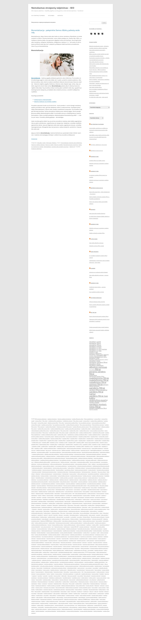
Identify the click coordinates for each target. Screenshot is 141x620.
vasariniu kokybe (43, 540)
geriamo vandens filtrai (97, 372)
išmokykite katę (101, 487)
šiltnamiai (34, 509)
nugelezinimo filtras (99, 378)
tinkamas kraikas (55, 513)
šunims (39, 495)
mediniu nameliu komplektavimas (39, 525)
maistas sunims (54, 509)
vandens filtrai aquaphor (98, 390)
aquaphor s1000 (94, 358)
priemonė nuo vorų (85, 450)
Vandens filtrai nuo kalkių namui (97, 160)
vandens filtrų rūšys (74, 430)
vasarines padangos (93, 409)
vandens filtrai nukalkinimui (96, 421)
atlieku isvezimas (65, 534)
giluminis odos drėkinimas (75, 143)
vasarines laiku (65, 538)
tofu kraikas (57, 493)
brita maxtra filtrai (94, 513)
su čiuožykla (73, 517)
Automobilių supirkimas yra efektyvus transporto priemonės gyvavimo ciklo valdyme (98, 130)
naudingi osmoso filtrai (46, 425)
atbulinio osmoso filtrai (53, 423)
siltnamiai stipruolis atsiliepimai (84, 466)
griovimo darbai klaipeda (55, 519)
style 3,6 (50, 515)
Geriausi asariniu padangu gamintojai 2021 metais (74, 485)
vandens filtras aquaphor (98, 400)
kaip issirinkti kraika (75, 509)
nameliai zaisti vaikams (100, 523)
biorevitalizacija (65, 143)
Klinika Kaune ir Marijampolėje (42, 99)
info (73, 493)
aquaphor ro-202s (87, 444)
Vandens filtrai (95, 156)
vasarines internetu (41, 538)
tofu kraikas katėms (74, 515)
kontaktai (93, 495)
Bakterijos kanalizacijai (97, 150)
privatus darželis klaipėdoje (53, 532)
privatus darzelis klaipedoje (41, 534)
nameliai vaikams (35, 517)
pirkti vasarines (56, 542)
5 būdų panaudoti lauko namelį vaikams (99, 327)
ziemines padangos (92, 481)
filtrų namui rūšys (64, 430)
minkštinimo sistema (67, 421)
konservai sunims (78, 491)
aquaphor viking (94, 364)
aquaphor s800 (101, 356)
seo (90, 386)
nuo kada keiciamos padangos (48, 483)
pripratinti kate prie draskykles (52, 477)
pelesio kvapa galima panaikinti (74, 448)
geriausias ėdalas (96, 503)
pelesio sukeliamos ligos (58, 550)
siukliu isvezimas (65, 519)
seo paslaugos (95, 386)
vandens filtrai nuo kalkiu (98, 397)
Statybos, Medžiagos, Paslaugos (99, 144)
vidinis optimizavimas (82, 474)
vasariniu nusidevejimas (46, 546)
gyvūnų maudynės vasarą (100, 509)
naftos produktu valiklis (36, 552)
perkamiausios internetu (74, 511)
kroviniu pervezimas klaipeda (70, 597)
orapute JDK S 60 (74, 527)
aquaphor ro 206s (93, 352)
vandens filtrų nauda (53, 432)
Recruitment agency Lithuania (97, 517)
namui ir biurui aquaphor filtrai (92, 442)
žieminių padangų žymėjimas (64, 419)
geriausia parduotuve (100, 497)
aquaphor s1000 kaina (94, 359)
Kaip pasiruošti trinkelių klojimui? (97, 213)
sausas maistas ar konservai (80, 477)
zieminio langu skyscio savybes (60, 468)
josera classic (73, 462)
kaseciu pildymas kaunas (69, 525)
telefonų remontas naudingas (66, 454)
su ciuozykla (66, 517)
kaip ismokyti (34, 501)
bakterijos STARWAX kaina (46, 521)
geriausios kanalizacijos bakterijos (94, 468)
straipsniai (37, 505)
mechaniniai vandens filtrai (96, 376)
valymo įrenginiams (80, 525)
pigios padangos (83, 479)
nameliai (98, 515)
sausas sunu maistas (95, 499)
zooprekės (100, 511)
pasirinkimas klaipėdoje (50, 611)
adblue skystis (106, 468)
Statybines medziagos (96, 297)
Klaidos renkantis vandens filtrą (97, 233)
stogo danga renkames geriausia (69, 521)
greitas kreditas (53, 476)
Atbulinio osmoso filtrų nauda (96, 246)
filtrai (98, 369)
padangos (105, 385)
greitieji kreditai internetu (76, 476)
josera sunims (34, 491)
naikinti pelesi (52, 523)
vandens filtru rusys (36, 442)
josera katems (103, 489)
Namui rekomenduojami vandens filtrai (98, 316)
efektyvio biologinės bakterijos (74, 507)
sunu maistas (77, 489)
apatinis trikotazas (61, 528)
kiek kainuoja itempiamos (75, 472)
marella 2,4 (33, 515)
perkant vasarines (75, 546)
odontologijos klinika (60, 489)
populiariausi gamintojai (68, 548)
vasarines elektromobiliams (37, 542)
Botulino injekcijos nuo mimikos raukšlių (45, 101)
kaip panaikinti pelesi (71, 601)
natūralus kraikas (46, 591)
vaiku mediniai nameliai (85, 595)
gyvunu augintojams (41, 574)
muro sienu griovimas (46, 527)
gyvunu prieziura (100, 493)
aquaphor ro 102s (95, 351)
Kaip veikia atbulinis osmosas (96, 62)
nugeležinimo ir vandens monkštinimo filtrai (77, 434)
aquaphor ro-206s (36, 446)
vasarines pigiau (35, 540)
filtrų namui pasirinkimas (85, 425)
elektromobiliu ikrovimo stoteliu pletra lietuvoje (54, 458)
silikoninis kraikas (40, 493)
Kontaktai (60, 15)
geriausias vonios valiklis (37, 458)
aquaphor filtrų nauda (52, 440)
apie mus (98, 495)
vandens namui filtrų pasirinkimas (72, 428)
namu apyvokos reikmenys (81, 464)
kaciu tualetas (86, 491)
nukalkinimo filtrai (97, 382)
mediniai (70, 593)
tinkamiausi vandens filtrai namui (64, 426)
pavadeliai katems (61, 499)
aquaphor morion (95, 346)
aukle (98, 532)
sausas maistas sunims (66, 493)
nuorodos (33, 497)
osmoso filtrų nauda (42, 423)
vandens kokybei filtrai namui (57, 428)
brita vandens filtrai (96, 507)
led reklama (45, 503)
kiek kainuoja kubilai (90, 456)
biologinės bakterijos (100, 505)
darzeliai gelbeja (60, 470)
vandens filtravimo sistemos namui (81, 426)
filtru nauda (76, 505)
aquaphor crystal (95, 342)
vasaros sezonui (66, 546)
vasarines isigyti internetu (88, 544)
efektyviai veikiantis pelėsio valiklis (42, 462)
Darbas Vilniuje (86, 517)
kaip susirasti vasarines (103, 546)
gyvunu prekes (73, 474)
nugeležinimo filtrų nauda (98, 432)
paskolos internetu (104, 474)
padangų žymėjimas (52, 419)
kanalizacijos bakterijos (47, 507)
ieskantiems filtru (63, 505)
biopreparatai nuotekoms (85, 519)
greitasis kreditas (45, 476)
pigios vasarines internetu (101, 544)
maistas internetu (87, 503)
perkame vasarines (45, 548)
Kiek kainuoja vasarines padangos (54, 485)
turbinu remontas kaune (46, 474)
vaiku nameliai (59, 517)
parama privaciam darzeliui (49, 470)
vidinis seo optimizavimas (56, 464)
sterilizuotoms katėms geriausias (77, 456)
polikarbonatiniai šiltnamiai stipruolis (101, 466)
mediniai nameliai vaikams (54, 534)
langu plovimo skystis (65, 481)
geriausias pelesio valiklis (83, 462)
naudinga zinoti (72, 540)
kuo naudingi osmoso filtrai (59, 425)
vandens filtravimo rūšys (77, 419)
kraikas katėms (54, 511)
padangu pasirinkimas (81, 483)
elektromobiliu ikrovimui (67, 487)
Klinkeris (93, 268)
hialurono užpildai (58, 145)
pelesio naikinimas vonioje (89, 521)
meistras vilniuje (51, 489)
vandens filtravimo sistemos (98, 401)
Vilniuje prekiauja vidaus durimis (97, 301)
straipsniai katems (57, 474)
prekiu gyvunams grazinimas (54, 487)
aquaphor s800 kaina (94, 357)
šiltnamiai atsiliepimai (36, 503)
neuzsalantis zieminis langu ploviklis (39, 481)
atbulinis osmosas (98, 367)
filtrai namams (41, 426)
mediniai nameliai (84, 515)
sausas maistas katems (95, 491)
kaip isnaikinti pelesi (47, 550)
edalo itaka (57, 497)
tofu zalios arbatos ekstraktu (46, 566)
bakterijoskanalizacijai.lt (47, 530)
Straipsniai (34, 139)
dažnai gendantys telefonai (103, 456)
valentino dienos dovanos (96, 528)
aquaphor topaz (94, 361)
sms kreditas (90, 550)
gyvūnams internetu (62, 511)
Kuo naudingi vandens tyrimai (96, 292)
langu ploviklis (74, 481)
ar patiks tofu (69, 495)
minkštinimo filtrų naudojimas (55, 421)
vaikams (94, 464)
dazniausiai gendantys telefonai (93, 454)
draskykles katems (40, 477)
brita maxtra (63, 591)
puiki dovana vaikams (105, 452)
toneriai (49, 525)
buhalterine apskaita (36, 470)
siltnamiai (38, 474)
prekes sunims (86, 499)
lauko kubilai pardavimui (97, 448)
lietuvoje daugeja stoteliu (71, 458)
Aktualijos (39, 143)
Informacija (48, 143)
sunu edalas (83, 489)
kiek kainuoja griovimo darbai (62, 523)
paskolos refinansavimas (97, 476)
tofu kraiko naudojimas (59, 495)
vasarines (58, 538)
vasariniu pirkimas (93, 538)
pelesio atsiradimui (85, 548)
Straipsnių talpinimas (36, 148)
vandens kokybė (94, 403)
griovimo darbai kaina (42, 528)
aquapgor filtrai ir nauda (72, 440)
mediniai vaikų (76, 593)
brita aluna (105, 513)
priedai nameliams (48, 593)
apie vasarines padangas (56, 548)
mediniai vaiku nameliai (88, 523)
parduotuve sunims (99, 534)
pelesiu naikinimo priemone (41, 523)
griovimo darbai (93, 375)
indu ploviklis (93, 527)
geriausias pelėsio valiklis (43, 452)
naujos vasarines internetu (66, 544)
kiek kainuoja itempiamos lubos (49, 472)
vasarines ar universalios (86, 536)
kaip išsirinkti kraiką (93, 589)
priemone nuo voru (86, 448)
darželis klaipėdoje (97, 530)
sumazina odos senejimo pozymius (59, 146)
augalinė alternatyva (77, 495)
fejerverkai (55, 505)
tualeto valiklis (95, 525)
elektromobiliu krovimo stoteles (86, 566)
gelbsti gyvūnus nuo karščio (87, 509)
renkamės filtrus (67, 503)
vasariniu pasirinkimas (100, 540)
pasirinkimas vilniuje (69, 470)
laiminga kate (65, 474)
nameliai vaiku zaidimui (97, 595)
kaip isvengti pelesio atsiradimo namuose (71, 452)
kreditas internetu (87, 476)
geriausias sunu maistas (64, 509)
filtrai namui (45, 432)
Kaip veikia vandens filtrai (95, 87)
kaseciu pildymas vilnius (57, 525)
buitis (89, 464)
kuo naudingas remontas (65, 460)
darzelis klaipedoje (57, 530)
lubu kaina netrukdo (36, 472)
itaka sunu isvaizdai (65, 497)
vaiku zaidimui (71, 468)
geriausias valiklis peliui (91, 460)
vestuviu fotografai (35, 527)
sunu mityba (74, 497)
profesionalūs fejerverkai (37, 513)
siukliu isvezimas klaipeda (49, 597)
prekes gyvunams (92, 493)
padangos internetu (54, 479)
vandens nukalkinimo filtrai (94, 434)
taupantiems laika (83, 538)
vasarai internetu (84, 546)
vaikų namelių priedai (63, 603)
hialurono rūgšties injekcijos (38, 145)
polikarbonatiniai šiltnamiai (77, 501)
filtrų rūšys (45, 421)
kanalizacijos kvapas (36, 507)
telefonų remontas (40, 450)
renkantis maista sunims (78, 552)
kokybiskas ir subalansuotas (49, 499)
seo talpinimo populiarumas (60, 536)
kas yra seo (48, 450)
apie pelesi (77, 548)
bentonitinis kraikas (49, 493)
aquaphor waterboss (96, 365)
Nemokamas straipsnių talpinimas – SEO (52, 7)
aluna (101, 513)
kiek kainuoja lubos (86, 472)
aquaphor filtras (95, 345)
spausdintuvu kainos (104, 525)
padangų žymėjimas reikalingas (85, 458)
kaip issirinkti (67, 501)
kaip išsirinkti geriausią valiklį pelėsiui (90, 452)
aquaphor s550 (94, 354)
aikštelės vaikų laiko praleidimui (52, 454)
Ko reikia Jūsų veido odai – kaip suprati (98, 97)
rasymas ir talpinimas (98, 536)
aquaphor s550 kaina (104, 354)
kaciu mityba (94, 487)
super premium (69, 489)
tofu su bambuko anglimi (93, 485)
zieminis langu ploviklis (54, 481)
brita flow (55, 515)
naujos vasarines (102, 538)
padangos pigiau (102, 481)
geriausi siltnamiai (59, 501)
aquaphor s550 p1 (93, 355)
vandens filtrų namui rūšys (44, 428)
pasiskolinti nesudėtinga (93, 474)
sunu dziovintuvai (69, 491)
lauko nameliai (104, 515)
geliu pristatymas (52, 528)
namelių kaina (84, 593)
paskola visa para (69, 550)
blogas (32, 505)
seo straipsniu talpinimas (72, 436)
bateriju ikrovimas (59, 527)
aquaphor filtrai (95, 343)
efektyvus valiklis (57, 521)
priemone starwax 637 (97, 519)
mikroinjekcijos (47, 146)
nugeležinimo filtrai (98, 380)
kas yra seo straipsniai (95, 462)
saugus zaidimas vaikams (48, 466)
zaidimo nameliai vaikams (76, 523)
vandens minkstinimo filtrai (98, 405)
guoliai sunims (51, 491)
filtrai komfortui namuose (98, 425)
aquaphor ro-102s (63, 442)
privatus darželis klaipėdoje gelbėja (84, 530)
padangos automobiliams (76, 534)
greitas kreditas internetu (63, 476)
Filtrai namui (94, 239)
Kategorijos (51, 15)
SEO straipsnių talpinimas (38, 15)
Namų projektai (94, 251)
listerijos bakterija (48, 468)
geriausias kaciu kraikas (79, 454)
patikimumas (67, 527)
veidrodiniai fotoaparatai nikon (65, 552)
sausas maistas (39, 511)
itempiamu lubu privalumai (103, 470)
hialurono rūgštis (49, 145)
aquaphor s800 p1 (103, 357)
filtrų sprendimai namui (95, 426)
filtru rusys (62, 513)
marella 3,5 (40, 515)
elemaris (61, 515)
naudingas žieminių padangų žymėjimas (49, 460)
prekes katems (78, 499)
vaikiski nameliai (51, 517)
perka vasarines (90, 540)
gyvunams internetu (89, 497)
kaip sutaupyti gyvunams (80, 493)
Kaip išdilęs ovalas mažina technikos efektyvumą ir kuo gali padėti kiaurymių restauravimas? (99, 137)
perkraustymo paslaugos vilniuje (38, 489)
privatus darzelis (92, 470)
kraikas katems (47, 513)
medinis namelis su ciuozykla (66, 477)
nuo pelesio (93, 532)
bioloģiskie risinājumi (80, 468)
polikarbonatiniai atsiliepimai (99, 501)
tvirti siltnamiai (88, 501)
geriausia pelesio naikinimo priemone (98, 548)
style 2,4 (45, 515)
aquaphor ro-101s (54, 442)
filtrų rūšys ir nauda (77, 421)
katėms (44, 495)
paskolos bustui (77, 487)
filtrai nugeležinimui (88, 419)
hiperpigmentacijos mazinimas (70, 145)
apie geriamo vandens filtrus (71, 423)
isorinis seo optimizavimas (43, 464)
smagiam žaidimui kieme (37, 454)
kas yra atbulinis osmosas (85, 423)
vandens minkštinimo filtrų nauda (48, 434)
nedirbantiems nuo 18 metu (80, 550)
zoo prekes (66, 515)
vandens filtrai (97, 388)
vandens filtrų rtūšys (86, 428)
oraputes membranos (84, 527)
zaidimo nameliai (35, 603)
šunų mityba (94, 587)
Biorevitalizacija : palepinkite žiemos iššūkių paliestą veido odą (55, 31)
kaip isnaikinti (99, 521)
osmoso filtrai (95, 384)
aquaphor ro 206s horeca (95, 353)
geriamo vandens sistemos (37, 436)
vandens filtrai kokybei (51, 426)
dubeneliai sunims (60, 491)
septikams (88, 525)
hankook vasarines (81, 540)
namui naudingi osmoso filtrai (98, 423)
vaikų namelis (92, 515)
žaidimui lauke (43, 517)
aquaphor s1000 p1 (104, 359)
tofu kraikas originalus (42, 487)
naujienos (103, 495)
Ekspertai (93, 209)
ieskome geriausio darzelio (81, 470)
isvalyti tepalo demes (93, 477)
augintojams (104, 503)
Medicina (54, 143)
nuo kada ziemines (72, 466)
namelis (77, 595)
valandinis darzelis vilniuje (93, 489)
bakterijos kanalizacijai (36, 466)
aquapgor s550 (71, 442)
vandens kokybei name (97, 428)
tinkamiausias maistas (77, 503)
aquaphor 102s (97, 446)
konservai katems (40, 572)
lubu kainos (94, 472)
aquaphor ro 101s (95, 348)
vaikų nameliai (56, 593)
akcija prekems (50, 501)
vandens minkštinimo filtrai (85, 432)
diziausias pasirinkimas (66, 542)
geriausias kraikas (85, 511)
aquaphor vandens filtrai (98, 362)
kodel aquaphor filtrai (44, 444)
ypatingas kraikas (42, 501)
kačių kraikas (46, 511)
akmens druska (53, 552)
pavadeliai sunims (70, 499)
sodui (89, 507)
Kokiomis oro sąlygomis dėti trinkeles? (98, 272)
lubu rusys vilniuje (102, 472)
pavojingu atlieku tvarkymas (51, 607)
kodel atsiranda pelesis (37, 468)
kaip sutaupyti (81, 497)
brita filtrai (92, 370)
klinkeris (80, 521)
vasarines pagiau (55, 544)
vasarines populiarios (63, 540)
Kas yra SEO (93, 312)
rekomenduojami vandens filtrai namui (40, 430)
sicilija (105, 550)
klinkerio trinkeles (74, 519)
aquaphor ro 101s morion (98, 349)
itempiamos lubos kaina (62, 472)
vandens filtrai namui (96, 392)
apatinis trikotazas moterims (54, 609)
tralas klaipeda (45, 519)
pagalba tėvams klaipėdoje (69, 530)
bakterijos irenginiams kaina (70, 599)
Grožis (44, 143)
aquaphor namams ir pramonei (102, 438)
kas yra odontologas (84, 513)
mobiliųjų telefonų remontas (62, 456)
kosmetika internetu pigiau (84, 528)
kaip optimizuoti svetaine (68, 464)
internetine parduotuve (36, 499)
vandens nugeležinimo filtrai (98, 408)
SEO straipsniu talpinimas (97, 124)
